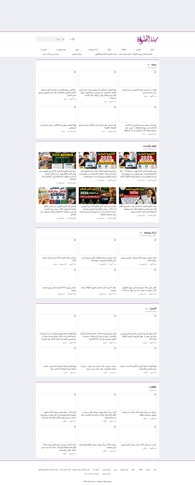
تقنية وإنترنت (141, 180)
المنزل (153, 308)
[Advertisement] (127, 16)
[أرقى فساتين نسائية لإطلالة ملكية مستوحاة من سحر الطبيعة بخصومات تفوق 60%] (97, 252)
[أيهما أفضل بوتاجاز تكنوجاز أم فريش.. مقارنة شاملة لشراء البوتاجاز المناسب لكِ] (57, 360)
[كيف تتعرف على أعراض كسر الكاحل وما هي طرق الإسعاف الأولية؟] (97, 121)
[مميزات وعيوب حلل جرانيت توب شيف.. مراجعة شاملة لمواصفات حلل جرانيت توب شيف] (97, 360)
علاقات (145, 418)
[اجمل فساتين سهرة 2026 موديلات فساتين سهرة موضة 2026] (137, 252)
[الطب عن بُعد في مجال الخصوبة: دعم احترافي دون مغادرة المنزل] (137, 87)
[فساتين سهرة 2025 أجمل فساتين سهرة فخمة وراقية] (57, 281)
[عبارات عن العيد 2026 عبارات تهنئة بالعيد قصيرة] (137, 440)
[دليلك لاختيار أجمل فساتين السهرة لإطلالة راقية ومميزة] (97, 281)
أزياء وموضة (143, 264)
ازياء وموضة (150, 232)
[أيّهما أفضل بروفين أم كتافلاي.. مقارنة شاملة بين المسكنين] (57, 121)
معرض (55, 264)
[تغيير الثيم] (72, 39)
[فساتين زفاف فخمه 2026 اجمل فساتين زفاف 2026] (57, 252)
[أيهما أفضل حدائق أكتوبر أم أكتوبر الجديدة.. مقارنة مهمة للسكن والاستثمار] (137, 360)
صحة (153, 64)
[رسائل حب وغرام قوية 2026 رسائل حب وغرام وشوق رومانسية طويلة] (137, 408)
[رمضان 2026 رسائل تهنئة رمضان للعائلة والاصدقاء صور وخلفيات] (97, 440)
